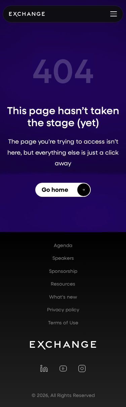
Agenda (63, 245)
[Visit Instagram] (82, 368)
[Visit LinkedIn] (44, 368)
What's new (63, 297)
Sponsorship (63, 271)
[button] (113, 13)
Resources (63, 284)
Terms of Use (63, 323)
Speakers (63, 258)
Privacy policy (63, 310)
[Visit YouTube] (63, 368)
